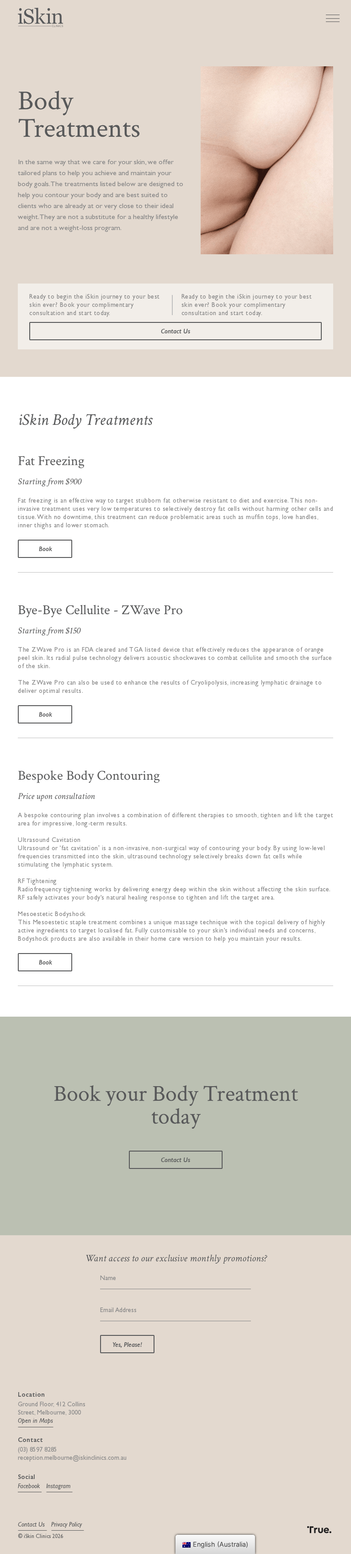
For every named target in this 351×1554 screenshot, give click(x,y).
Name (108, 1278)
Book (45, 548)
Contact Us (175, 330)
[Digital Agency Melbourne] (310, 1528)
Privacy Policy (67, 1524)
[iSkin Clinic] (40, 16)
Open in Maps (35, 1421)
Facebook (30, 1486)
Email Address (118, 1310)
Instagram (59, 1486)
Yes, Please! (127, 1344)
